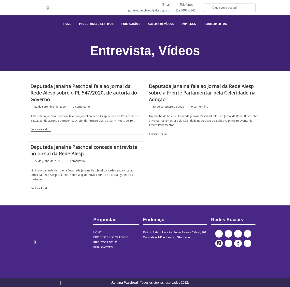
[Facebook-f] (219, 233)
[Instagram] (228, 233)
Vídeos (179, 50)
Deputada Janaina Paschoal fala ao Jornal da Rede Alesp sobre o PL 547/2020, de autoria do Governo (84, 93)
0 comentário (81, 106)
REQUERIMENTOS (215, 23)
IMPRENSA (189, 23)
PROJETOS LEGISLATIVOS (96, 23)
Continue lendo (41, 129)
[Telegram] (228, 243)
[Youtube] (247, 233)
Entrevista (120, 50)
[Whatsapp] (247, 243)
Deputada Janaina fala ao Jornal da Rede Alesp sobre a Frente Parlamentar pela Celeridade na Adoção (202, 93)
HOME (67, 23)
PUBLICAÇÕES (130, 23)
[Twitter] (238, 233)
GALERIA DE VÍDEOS (161, 23)
